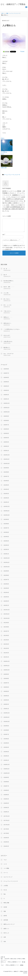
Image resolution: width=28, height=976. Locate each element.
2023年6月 (6, 532)
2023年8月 (6, 523)
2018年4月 (6, 799)
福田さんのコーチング (9, 924)
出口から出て (7, 335)
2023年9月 (6, 519)
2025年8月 (6, 420)
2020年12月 (6, 661)
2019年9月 (6, 725)
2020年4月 (6, 695)
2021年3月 (6, 648)
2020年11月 (6, 665)
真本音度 (6, 920)
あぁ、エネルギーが (8, 353)
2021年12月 (6, 609)
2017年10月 (6, 824)
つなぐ (5, 859)
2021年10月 (6, 618)
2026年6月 (6, 377)
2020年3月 (6, 700)
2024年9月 (6, 467)
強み (5, 894)
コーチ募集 (6, 868)
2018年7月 (6, 786)
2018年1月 (6, 811)
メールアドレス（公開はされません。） (10, 240)
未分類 (5, 907)
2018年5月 (6, 794)
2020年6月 (6, 687)
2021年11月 (6, 614)
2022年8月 (6, 575)
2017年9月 (6, 829)
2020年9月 (6, 674)
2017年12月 (6, 816)
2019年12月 (6, 713)
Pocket (22, 51)
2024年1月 (6, 502)
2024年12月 (6, 455)
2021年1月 (6, 657)
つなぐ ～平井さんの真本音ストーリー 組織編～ (12, 965)
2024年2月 (6, 498)
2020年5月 (6, 691)
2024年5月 (6, 485)
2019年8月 (6, 730)
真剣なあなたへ (7, 323)
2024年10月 (6, 463)
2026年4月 (6, 386)
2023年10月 (6, 515)
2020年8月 (6, 678)
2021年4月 (6, 644)
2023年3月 (6, 545)
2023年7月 (6, 528)
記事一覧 (3, 957)
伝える (5, 889)
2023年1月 (6, 553)
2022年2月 (6, 601)
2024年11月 (6, 459)
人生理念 (6, 885)
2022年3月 (6, 596)
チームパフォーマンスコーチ (12, 174)
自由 (5, 941)
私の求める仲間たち (8, 280)
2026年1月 (6, 399)
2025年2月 (6, 446)
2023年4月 (6, 541)
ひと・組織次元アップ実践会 (13, 4)
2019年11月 (6, 717)
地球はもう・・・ (8, 317)
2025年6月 (6, 429)
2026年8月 (6, 368)
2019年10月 (6, 721)
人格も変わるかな (8, 341)
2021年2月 (6, 652)
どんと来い (6, 292)
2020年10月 (6, 669)
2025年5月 (6, 433)
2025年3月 (6, 442)
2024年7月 (6, 476)
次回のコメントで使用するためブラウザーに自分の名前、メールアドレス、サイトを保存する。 (13, 247)
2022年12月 (6, 558)
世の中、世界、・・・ (9, 286)
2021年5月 (6, 639)
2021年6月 (6, 635)
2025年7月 (6, 424)
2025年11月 (6, 407)
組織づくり (6, 928)
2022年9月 (6, 571)
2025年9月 (6, 416)
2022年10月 (6, 566)
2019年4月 (6, 747)
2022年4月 (6, 592)
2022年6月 (6, 584)
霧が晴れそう (7, 347)
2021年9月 (6, 622)
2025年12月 (6, 403)
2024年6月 (6, 480)
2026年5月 (6, 381)
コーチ (5, 864)
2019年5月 (6, 743)
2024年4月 (6, 489)
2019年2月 (6, 756)
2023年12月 (6, 506)
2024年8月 (6, 472)
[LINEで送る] (6, 51)
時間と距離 (6, 902)
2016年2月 (6, 846)
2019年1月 (6, 760)
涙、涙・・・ (7, 268)
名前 (3, 234)
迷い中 (5, 274)
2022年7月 (6, 579)
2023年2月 (6, 549)
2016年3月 (6, 842)
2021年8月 (6, 626)
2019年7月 (6, 734)
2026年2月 (6, 394)
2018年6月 (6, 790)
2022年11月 (6, 562)
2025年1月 (6, 450)
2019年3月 (6, 751)
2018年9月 (6, 777)
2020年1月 (6, 708)
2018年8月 (6, 781)
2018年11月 (6, 768)
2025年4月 (6, 437)
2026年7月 (6, 373)
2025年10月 (6, 411)
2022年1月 (6, 605)
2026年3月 (6, 390)
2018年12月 (6, 764)
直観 (5, 911)
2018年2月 (6, 807)
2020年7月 (6, 682)
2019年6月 (6, 738)
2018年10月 (6, 773)
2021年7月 (6, 631)
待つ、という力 (7, 305)
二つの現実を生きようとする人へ (12, 329)
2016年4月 (6, 837)
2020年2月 (6, 704)
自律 (5, 937)
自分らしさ (6, 932)
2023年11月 (6, 510)
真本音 (5, 915)
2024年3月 (6, 493)
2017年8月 (6, 833)
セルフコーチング (8, 877)
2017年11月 (6, 820)
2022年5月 (6, 588)
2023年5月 (6, 536)
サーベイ (6, 872)
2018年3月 (6, 803)
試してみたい (7, 299)
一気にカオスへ (7, 311)
